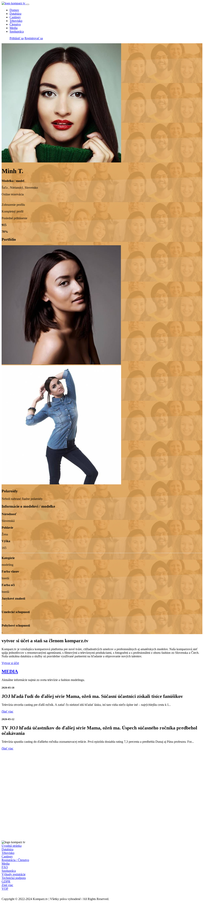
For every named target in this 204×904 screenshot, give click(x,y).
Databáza (15, 13)
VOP (5, 888)
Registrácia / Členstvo (15, 860)
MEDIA (10, 671)
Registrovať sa (34, 38)
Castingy (15, 17)
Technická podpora (14, 878)
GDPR (6, 881)
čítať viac (7, 711)
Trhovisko (16, 20)
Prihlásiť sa (17, 38)
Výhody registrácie (14, 874)
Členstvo (15, 24)
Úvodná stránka (12, 845)
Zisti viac (7, 885)
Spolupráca (17, 31)
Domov (14, 10)
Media (14, 28)
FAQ (5, 867)
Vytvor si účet (10, 663)
